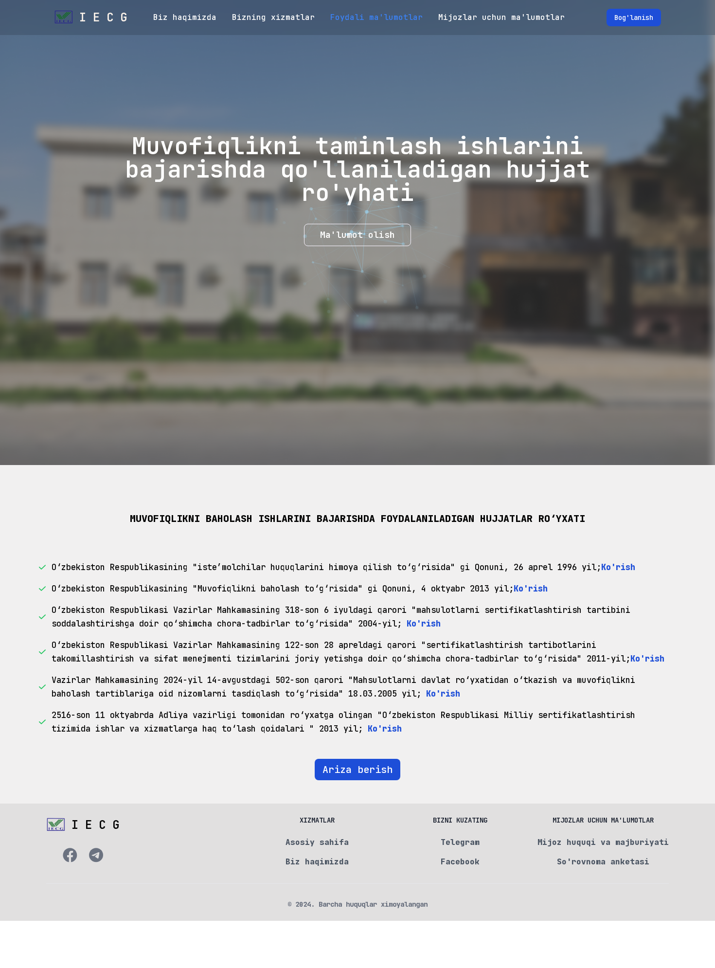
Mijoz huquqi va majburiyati (603, 842)
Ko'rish (618, 567)
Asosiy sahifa (317, 842)
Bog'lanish (633, 17)
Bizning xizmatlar (273, 17)
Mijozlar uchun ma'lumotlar (501, 17)
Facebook (460, 862)
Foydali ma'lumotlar (376, 17)
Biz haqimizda (184, 17)
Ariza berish (357, 769)
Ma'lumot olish (357, 234)
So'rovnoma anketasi (603, 862)
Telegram (460, 842)
